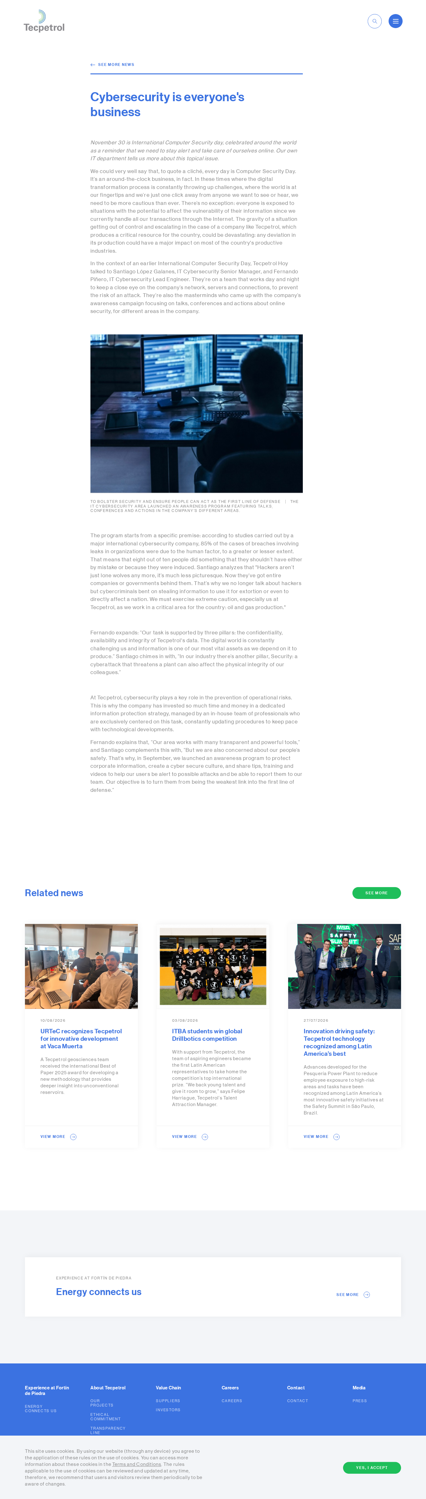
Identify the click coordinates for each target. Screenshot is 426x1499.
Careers (232, 1401)
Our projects (102, 1403)
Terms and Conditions (136, 1464)
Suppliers (168, 1401)
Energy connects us (41, 1409)
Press (360, 1401)
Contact (297, 1401)
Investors (168, 1410)
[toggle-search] (375, 21)
